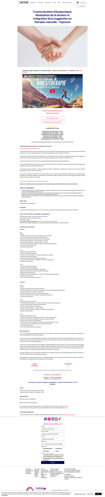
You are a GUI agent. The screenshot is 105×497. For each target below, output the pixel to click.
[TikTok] (59, 419)
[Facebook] (45, 419)
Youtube (36, 476)
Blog (42, 473)
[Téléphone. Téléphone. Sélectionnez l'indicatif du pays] (43, 444)
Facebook (36, 470)
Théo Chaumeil (23, 333)
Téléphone (44, 441)
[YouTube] (56, 419)
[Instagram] (49, 419)
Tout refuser (90, 494)
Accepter (98, 494)
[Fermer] (103, 494)
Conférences (44, 477)
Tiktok (35, 474)
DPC (66, 407)
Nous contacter (44, 470)
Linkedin (36, 473)
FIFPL (67, 406)
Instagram (36, 471)
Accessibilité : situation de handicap (28, 221)
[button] (33, 2)
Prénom (43, 426)
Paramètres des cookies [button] (79, 494)
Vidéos (42, 476)
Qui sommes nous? (45, 471)
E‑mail (43, 436)
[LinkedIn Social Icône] (52, 419)
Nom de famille (45, 431)
